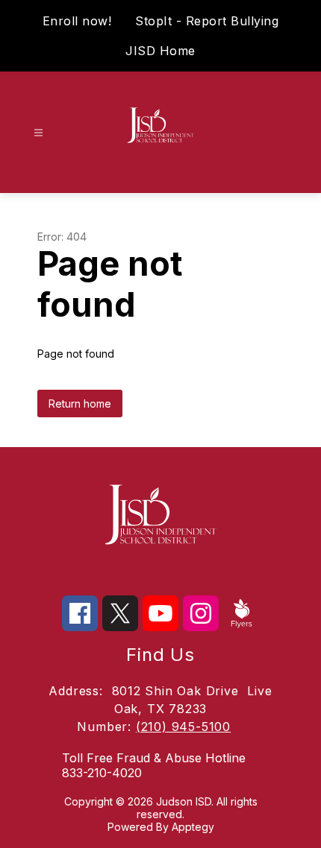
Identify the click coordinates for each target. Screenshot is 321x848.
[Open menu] (38, 133)
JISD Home (160, 50)
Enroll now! (77, 20)
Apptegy (193, 826)
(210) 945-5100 (183, 726)
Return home (80, 403)
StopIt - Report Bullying (206, 20)
